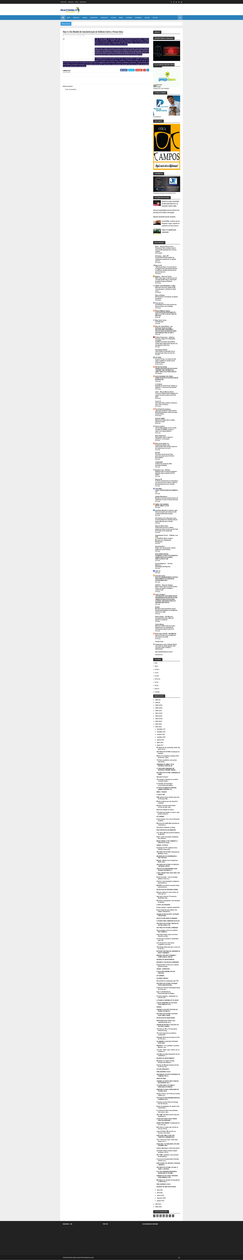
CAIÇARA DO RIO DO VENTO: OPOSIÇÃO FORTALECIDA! (168, 915)
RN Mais (157, 607)
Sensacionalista (160, 546)
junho (158, 745)
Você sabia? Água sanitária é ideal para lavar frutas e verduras (166, 403)
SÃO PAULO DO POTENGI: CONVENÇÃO (167, 928)
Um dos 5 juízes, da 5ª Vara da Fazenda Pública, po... (168, 1094)
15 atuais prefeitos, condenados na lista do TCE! (167, 997)
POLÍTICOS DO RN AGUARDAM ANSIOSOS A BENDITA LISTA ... (168, 1098)
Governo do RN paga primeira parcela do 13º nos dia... (168, 1065)
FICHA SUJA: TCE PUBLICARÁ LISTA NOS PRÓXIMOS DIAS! (168, 1144)
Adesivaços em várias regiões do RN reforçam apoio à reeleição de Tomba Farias (165, 289)
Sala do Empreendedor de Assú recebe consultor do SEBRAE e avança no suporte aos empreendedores (165, 429)
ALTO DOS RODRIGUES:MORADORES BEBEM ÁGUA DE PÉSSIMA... (167, 1172)
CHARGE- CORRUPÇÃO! (163, 969)
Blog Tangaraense (160, 436)
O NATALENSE (159, 462)
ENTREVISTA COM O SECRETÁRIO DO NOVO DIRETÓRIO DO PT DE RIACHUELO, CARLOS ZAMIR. (170, 203)
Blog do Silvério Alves (161, 526)
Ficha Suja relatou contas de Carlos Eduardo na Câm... (167, 935)
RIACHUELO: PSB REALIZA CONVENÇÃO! (168, 962)
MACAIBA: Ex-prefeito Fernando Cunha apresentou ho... (168, 886)
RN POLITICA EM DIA (161, 367)
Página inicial (64, 2)
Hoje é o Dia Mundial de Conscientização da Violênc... (166, 992)
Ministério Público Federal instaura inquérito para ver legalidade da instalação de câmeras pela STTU (165, 627)
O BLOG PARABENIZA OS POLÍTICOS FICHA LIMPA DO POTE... (167, 1003)
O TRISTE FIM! (161, 794)
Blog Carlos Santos (161, 320)
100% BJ (157, 571)
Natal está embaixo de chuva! (165, 810)
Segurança (138, 18)
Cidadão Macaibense (161, 496)
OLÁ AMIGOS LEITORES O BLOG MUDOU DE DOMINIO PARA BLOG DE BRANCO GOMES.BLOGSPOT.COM (166, 557)
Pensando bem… (159, 322)
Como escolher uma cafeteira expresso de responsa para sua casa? (166, 447)
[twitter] (179, 2)
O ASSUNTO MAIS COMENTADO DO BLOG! (168, 921)
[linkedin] (176, 2)
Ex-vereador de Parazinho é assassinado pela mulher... (165, 784)
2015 (156, 719)
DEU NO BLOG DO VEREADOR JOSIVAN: (167, 889)
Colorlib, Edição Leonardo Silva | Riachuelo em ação (81, 1257)
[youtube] (181, 2)
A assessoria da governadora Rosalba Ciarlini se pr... (168, 1159)
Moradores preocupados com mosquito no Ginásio (168, 901)
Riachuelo (76, 18)
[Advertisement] (106, 106)
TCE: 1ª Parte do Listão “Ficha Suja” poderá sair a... (167, 1140)
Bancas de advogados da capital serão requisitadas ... (168, 1107)
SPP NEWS (158, 357)
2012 (156, 727)
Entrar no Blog (83, 2)
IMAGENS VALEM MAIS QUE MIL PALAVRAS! (164, 217)
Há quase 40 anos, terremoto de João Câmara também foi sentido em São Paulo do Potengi (165, 360)
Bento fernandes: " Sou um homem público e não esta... (167, 878)
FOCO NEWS (158, 489)
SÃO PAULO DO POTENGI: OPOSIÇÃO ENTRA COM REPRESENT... (167, 984)
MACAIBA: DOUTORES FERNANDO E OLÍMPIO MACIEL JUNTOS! (166, 956)
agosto (159, 740)
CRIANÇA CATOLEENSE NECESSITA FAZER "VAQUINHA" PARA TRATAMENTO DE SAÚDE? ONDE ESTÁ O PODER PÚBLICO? (166, 370)
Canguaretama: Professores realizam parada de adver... (168, 965)
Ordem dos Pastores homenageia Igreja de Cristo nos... (168, 988)
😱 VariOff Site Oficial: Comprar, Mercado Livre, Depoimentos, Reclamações (164, 540)
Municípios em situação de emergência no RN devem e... (168, 1180)
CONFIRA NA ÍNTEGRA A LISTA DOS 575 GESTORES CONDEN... (168, 1025)
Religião (147, 18)
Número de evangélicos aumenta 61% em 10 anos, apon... (168, 756)
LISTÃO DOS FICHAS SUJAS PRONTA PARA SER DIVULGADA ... (167, 1119)
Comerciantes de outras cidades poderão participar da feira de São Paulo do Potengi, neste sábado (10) (166, 529)
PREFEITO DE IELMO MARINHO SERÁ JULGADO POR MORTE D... (167, 869)
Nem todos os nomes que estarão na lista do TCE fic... (167, 1128)
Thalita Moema (159, 624)
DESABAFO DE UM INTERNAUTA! (165, 959)
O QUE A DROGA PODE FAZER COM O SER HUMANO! (168, 873)
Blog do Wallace (160, 295)
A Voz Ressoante (160, 576)
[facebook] (171, 2)
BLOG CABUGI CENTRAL (162, 554)
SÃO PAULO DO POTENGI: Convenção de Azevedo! (168, 752)
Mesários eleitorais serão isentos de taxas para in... (167, 893)
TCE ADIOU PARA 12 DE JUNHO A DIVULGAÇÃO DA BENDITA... (166, 1086)
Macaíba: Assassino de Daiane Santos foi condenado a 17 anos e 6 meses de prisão (166, 499)
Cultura (113, 18)
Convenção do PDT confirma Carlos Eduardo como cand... (167, 848)
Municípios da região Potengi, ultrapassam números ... (165, 1061)
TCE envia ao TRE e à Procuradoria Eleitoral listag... (167, 1029)
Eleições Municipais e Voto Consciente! (168, 1148)
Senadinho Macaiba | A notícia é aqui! (166, 510)
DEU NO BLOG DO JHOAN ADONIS (166, 1018)
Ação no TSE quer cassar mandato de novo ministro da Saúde (165, 636)
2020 (156, 705)
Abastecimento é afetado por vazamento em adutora (166, 297)
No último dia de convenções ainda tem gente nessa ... (168, 748)
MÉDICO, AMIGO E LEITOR (162, 506)
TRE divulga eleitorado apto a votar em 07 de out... (168, 947)
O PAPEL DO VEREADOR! (163, 905)
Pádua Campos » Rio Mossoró (164, 616)
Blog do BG (158, 265)
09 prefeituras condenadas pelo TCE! (168, 981)
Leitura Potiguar (160, 594)
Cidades (84, 18)
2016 (156, 716)
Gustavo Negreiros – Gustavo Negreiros (163, 564)
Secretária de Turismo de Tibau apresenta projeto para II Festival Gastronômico (164, 455)
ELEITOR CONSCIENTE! (163, 1069)
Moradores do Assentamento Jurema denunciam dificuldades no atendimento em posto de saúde (166, 610)
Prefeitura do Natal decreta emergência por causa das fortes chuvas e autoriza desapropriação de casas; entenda (166, 482)
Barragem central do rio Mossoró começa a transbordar (164, 619)
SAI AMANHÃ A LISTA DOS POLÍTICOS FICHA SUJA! (167, 1042)
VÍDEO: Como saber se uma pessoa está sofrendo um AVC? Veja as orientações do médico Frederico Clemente (166, 279)
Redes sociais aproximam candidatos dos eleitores (168, 837)
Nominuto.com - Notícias (162, 470)
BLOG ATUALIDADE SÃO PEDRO (164, 376)
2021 (156, 702)
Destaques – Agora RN (161, 256)
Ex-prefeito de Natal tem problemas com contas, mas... (167, 1111)
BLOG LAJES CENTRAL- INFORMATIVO (165, 634)
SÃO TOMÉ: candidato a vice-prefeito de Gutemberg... (167, 1155)
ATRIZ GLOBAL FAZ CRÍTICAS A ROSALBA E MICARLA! (168, 1164)
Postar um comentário (70, 89)
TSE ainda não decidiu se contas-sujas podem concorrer (168, 813)
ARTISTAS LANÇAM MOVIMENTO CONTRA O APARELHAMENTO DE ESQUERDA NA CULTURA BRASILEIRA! (166, 578)
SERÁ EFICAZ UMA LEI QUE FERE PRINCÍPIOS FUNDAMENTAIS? (166, 1136)
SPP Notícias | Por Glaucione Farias (165, 518)
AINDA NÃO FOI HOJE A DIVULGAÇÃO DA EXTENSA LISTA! (168, 1090)
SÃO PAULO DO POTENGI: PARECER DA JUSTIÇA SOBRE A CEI (167, 924)
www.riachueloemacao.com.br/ (164, 652)
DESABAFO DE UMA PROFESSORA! (166, 1187)
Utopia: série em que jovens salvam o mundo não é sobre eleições (165, 548)
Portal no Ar (159, 654)
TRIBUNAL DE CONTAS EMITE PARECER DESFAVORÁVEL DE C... (168, 1082)
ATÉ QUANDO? (160, 816)
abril (158, 1193)
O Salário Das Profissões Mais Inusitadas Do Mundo (163, 464)
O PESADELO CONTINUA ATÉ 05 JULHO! (168, 1000)
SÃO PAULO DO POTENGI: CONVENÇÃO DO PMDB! (168, 773)
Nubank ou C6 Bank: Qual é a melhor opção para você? (165, 420)
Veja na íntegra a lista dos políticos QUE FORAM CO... (167, 931)
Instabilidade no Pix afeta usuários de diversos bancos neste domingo (165, 305)
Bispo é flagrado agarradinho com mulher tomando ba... (167, 910)
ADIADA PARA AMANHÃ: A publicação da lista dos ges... (168, 1123)
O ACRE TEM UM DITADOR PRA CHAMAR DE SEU (166, 491)
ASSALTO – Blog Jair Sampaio (164, 585)
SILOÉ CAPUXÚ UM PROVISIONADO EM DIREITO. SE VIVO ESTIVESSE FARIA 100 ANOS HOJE (165, 313)
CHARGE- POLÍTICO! (162, 845)
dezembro (160, 729)
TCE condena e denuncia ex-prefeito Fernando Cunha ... (167, 780)
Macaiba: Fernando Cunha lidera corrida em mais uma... (166, 806)
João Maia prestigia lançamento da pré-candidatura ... (168, 1055)
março (159, 1195)
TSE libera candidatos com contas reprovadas (167, 761)
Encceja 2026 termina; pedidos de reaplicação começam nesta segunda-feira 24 (165, 259)
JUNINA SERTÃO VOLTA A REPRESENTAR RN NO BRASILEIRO (166, 378)
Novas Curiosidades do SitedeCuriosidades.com (162, 444)
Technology (104, 18)
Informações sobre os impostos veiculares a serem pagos (164, 438)
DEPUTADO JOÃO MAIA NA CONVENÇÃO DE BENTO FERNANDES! (168, 952)
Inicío (68, 18)
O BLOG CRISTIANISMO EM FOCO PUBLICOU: (166, 972)
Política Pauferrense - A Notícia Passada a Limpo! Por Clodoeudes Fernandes (165, 338)
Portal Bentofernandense (162, 409)
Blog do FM (158, 479)
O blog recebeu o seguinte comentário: (168, 907)
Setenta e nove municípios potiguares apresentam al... (168, 882)
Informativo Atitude (161, 350)
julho (158, 742)
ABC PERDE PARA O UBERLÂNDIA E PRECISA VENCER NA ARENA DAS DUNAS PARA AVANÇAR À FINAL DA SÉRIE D (165, 331)
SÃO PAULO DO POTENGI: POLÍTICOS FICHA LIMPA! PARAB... (167, 1014)
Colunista (129, 18)
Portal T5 (158, 401)
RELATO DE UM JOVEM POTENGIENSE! (167, 918)
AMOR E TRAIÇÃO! (162, 792)
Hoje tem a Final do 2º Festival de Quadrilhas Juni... (166, 897)
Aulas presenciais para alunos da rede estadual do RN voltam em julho (165, 512)
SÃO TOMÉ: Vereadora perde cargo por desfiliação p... (168, 1115)
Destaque (157, 676)
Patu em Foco (159, 303)
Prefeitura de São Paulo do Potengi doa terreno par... (167, 1103)
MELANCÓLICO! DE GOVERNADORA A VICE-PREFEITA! (167, 857)
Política (155, 18)
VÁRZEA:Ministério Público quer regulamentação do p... (166, 1021)
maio (158, 1190)
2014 (156, 721)
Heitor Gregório (160, 426)
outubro (159, 734)
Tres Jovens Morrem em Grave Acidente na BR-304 (168, 833)
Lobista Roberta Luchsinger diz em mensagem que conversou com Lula (165, 352)
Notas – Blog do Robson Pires (164, 246)
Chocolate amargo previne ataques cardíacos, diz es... (167, 1151)
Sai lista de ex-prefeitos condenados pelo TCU (168, 939)
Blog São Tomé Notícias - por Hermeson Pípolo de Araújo (164, 327)
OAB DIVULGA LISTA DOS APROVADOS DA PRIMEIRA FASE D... (168, 1075)
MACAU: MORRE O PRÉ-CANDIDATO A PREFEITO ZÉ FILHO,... (167, 841)
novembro (160, 732)
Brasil (121, 18)
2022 (156, 700)
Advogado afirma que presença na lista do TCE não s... (168, 1038)
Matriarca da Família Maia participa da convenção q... (168, 824)
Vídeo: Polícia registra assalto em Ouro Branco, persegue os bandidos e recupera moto (166, 588)
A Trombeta (158, 384)
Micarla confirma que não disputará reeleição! (167, 802)
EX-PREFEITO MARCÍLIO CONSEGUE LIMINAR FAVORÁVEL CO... (166, 788)
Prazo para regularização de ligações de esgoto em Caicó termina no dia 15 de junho (166, 395)
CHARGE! (159, 1007)
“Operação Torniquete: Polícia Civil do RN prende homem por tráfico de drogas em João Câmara (166, 412)
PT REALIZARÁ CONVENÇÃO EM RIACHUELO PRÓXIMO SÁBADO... (167, 769)
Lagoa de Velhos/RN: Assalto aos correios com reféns (166, 1132)
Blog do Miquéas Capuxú (162, 311)
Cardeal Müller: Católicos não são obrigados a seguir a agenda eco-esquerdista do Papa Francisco (171, 223)
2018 (156, 710)
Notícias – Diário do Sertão (163, 276)
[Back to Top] (179, 1258)
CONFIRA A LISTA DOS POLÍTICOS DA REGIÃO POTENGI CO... (167, 1010)
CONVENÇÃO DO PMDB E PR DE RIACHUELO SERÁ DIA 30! (165, 765)
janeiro (159, 1201)
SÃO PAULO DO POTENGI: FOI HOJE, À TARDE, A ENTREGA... (167, 1168)
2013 (156, 724)
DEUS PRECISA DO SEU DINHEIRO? (166, 830)
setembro (160, 737)
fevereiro (159, 1198)
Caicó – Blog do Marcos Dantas (164, 392)
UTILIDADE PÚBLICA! (162, 978)
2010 (156, 1207)
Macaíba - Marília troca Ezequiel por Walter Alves (167, 861)
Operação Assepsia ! (162, 777)
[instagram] (174, 2)
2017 (156, 713)
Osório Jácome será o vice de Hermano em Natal (168, 820)
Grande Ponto (159, 641)
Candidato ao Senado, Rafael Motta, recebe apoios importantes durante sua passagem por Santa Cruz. (166, 343)
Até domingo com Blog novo (162, 566)
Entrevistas (93, 18)
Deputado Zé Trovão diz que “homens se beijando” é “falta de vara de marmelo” (166, 386)
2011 (156, 1204)
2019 (156, 708)
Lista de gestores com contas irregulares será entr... (165, 943)
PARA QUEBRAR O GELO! (164, 1072)
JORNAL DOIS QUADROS (162, 504)
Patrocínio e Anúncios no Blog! (166, 827)
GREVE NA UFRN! (161, 1078)
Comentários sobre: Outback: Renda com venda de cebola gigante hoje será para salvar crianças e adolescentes (166, 646)
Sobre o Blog (71, 2)
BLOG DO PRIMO (160, 418)
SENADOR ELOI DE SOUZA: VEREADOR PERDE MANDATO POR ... (167, 1176)
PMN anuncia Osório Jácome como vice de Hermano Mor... (168, 798)
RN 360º (157, 453)
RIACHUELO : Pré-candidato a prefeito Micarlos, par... (168, 1046)
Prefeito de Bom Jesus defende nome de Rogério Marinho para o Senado (166, 520)
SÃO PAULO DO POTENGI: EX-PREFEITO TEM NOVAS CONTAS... (168, 865)
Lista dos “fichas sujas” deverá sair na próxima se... (168, 1050)
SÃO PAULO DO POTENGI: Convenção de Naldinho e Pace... (168, 852)
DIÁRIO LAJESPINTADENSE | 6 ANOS (165, 286)
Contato (76, 2)
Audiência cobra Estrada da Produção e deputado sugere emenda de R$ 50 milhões (166, 473)
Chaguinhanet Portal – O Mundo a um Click (166, 536)
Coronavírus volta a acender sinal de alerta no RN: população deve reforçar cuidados (166, 249)
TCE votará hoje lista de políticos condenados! (166, 1034)
